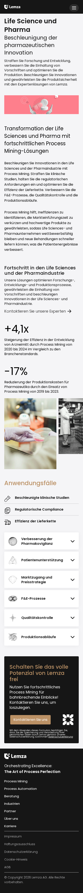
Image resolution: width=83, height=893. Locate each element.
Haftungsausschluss (19, 844)
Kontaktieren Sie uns (30, 719)
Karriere (10, 826)
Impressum (13, 836)
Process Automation (20, 788)
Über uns (11, 818)
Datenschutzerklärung (60, 736)
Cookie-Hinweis (15, 859)
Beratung (11, 796)
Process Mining (15, 781)
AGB (7, 867)
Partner (10, 811)
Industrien (12, 803)
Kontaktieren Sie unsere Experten (35, 311)
